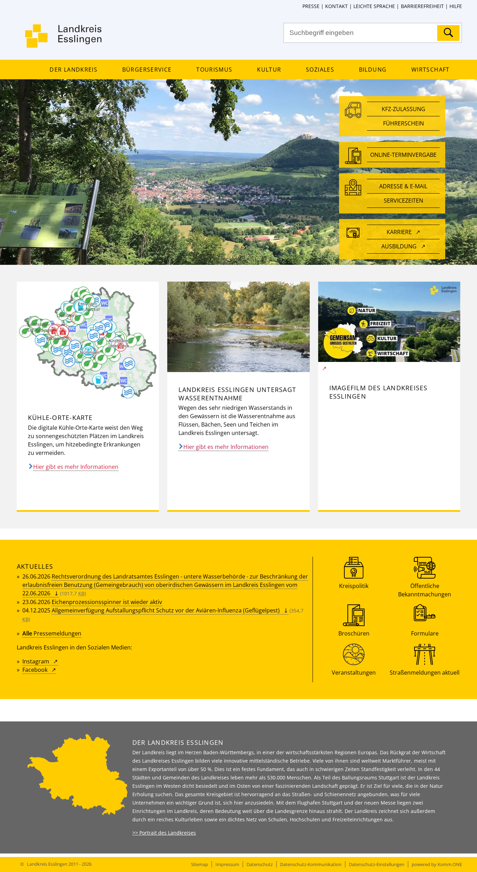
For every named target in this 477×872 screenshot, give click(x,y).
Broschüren (353, 633)
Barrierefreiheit (422, 6)
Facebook (34, 670)
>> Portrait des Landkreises (164, 832)
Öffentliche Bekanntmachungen (424, 590)
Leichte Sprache (374, 6)
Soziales (320, 69)
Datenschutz (260, 864)
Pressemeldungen (51, 633)
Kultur (269, 69)
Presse (311, 6)
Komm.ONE (450, 864)
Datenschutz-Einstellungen (376, 864)
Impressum (227, 864)
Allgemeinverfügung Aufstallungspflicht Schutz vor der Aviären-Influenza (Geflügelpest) (166, 610)
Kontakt (336, 6)
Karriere (399, 232)
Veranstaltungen (354, 672)
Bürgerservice (146, 69)
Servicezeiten (403, 200)
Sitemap (199, 864)
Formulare (425, 633)
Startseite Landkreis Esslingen (64, 40)
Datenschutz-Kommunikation (311, 864)
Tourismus (214, 69)
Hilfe (455, 6)
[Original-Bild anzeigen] (88, 398)
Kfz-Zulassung (403, 109)
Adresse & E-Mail (403, 186)
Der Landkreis (73, 69)
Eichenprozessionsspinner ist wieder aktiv (107, 602)
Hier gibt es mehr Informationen (75, 467)
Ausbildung (399, 246)
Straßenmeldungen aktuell (425, 672)
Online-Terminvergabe (403, 155)
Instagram (35, 661)
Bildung (373, 69)
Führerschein (403, 123)
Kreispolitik (353, 586)
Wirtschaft (430, 69)
